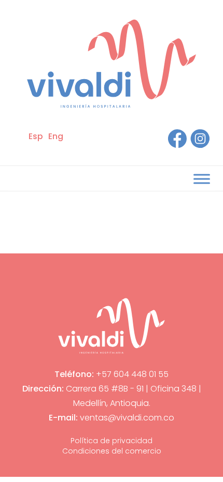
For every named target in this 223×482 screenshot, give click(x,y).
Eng (55, 136)
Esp (36, 136)
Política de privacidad (111, 440)
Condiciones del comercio (111, 451)
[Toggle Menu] (201, 179)
